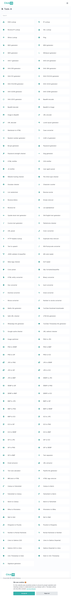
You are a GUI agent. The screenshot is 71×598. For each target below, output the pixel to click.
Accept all (24, 593)
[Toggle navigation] (67, 3)
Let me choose (31, 588)
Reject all (46, 593)
